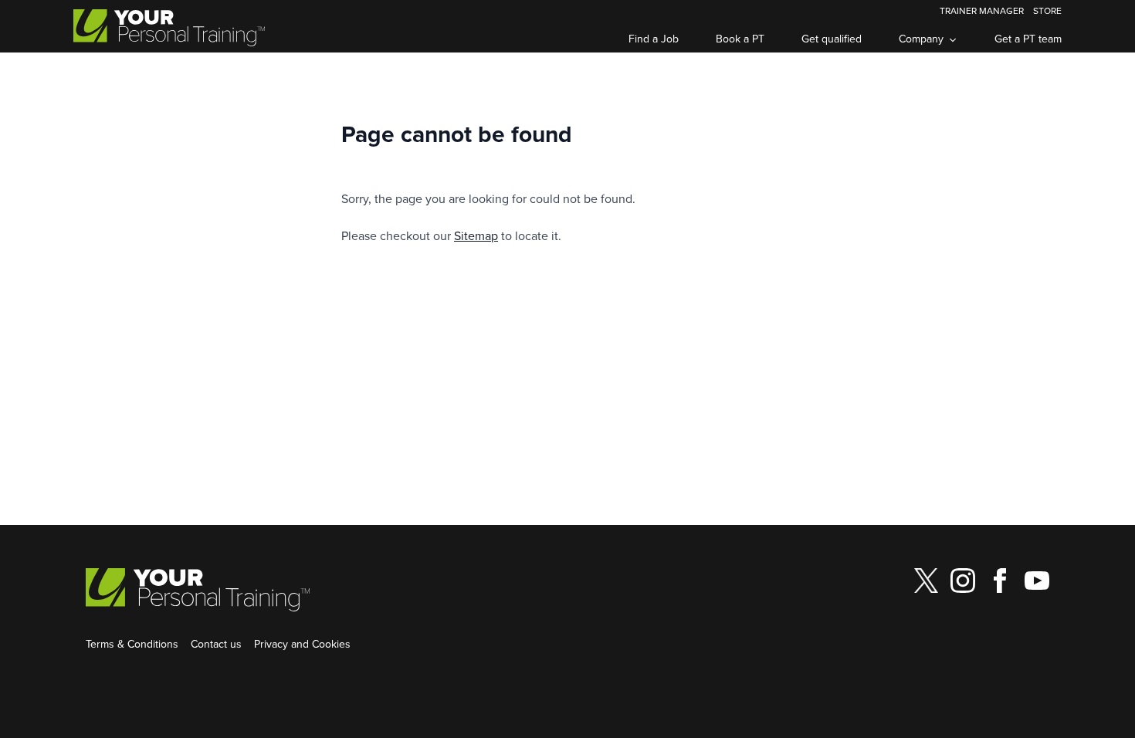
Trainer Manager (982, 10)
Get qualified (831, 38)
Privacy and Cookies (302, 644)
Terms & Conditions (132, 644)
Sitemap (476, 235)
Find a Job (653, 38)
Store (1047, 10)
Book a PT (740, 38)
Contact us (216, 644)
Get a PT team (1028, 38)
